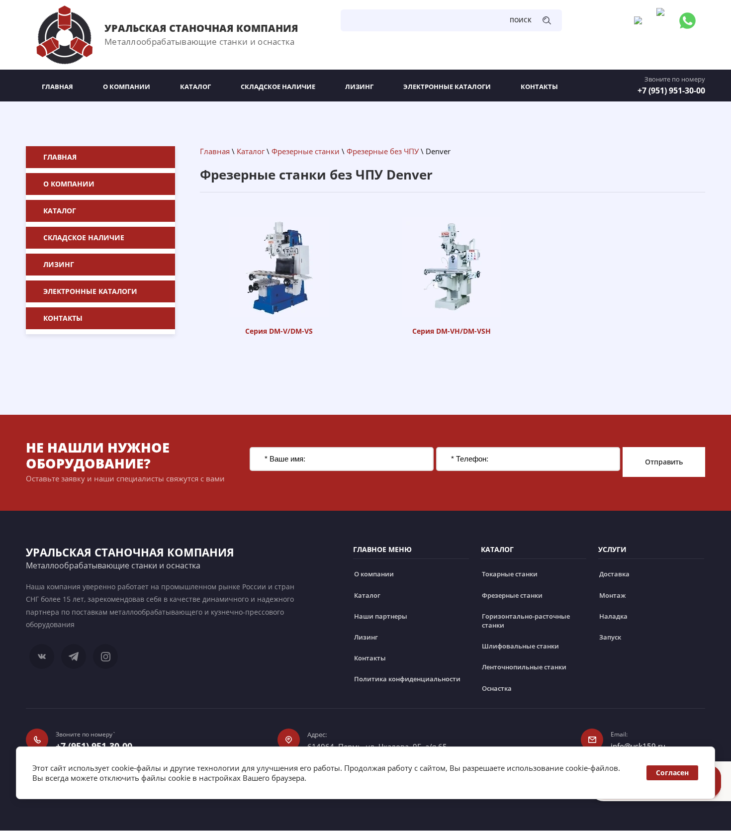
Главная (215, 151)
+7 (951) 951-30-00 (671, 90)
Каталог (251, 151)
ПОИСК (521, 20)
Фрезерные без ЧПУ (383, 151)
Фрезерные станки (306, 151)
